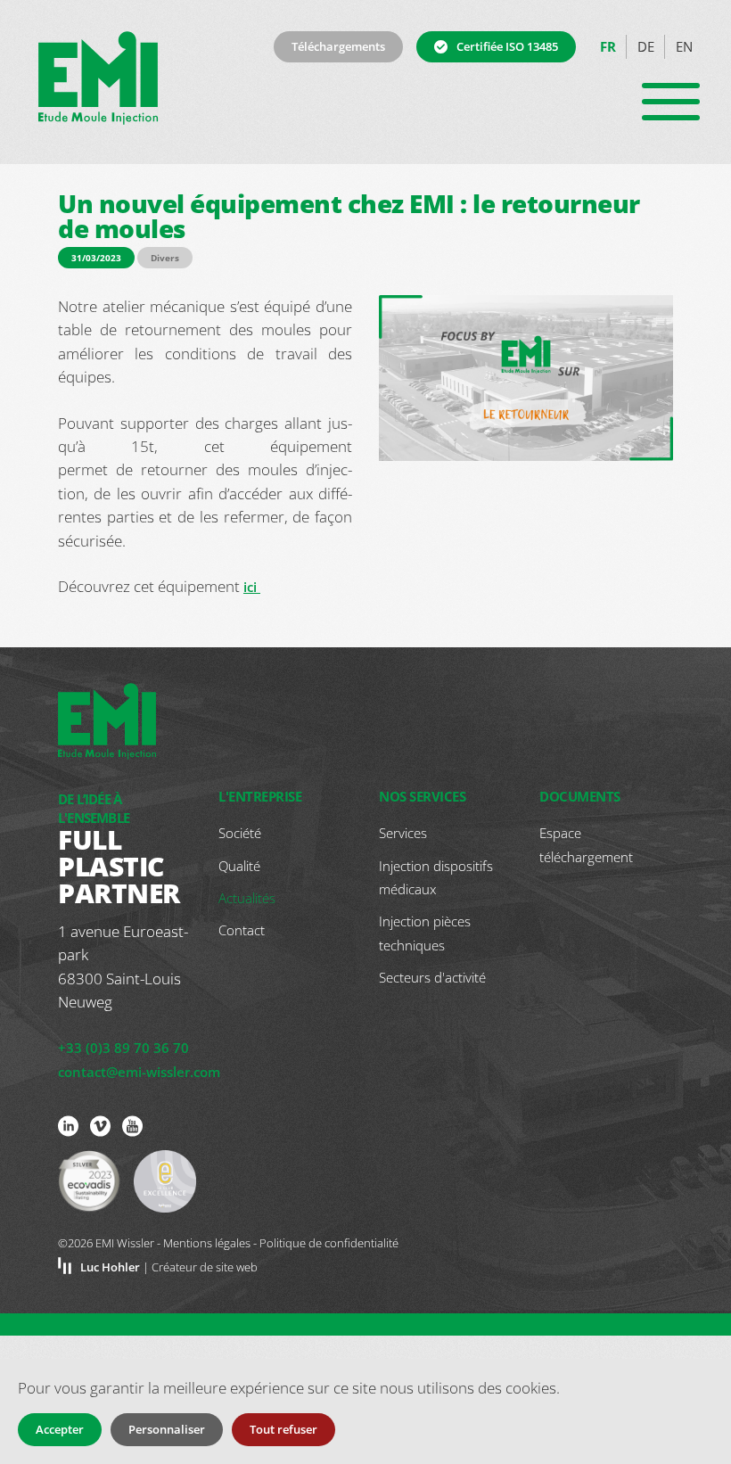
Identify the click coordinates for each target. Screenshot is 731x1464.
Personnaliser (166, 1429)
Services (403, 833)
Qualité (239, 866)
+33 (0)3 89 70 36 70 (123, 1048)
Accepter (60, 1429)
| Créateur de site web (169, 1267)
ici (251, 587)
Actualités (246, 898)
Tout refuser (283, 1429)
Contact (241, 930)
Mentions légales (207, 1243)
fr (608, 46)
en (684, 46)
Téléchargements (338, 46)
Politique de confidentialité (328, 1243)
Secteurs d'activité (432, 977)
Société (239, 833)
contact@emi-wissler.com (139, 1072)
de (645, 46)
